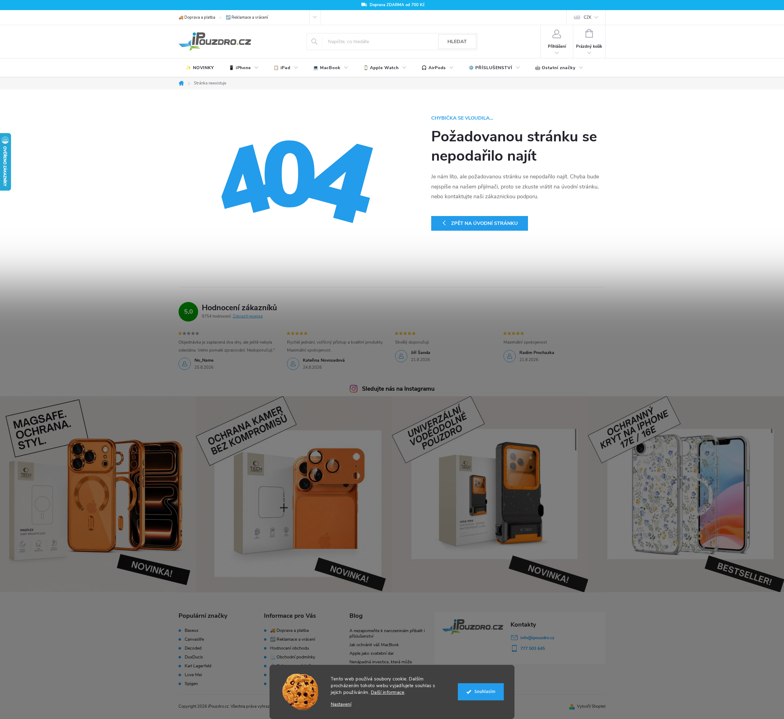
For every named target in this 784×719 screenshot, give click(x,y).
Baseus (191, 630)
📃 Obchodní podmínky (292, 657)
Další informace (388, 692)
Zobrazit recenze (248, 316)
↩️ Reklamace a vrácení (247, 17)
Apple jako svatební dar (371, 653)
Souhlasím (485, 691)
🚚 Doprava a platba (197, 17)
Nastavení (341, 704)
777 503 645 (532, 648)
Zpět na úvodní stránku (484, 223)
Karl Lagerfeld (198, 666)
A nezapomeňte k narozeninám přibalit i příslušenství (387, 633)
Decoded (193, 648)
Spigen (191, 683)
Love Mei (193, 674)
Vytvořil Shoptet (591, 706)
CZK (587, 17)
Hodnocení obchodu (289, 648)
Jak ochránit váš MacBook (374, 645)
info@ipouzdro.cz (537, 638)
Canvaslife (194, 639)
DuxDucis (194, 657)
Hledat (457, 41)
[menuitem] (200, 67)
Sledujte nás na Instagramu (398, 389)
